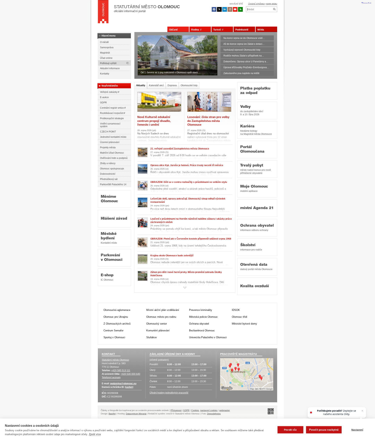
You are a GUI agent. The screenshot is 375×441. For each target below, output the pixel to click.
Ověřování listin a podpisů (114, 158)
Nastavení (357, 429)
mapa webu (271, 4)
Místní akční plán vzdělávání (162, 310)
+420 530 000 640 (130, 374)
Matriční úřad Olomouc (112, 152)
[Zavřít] (362, 411)
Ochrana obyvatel (257, 227)
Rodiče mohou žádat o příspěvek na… (243, 55)
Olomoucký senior (156, 323)
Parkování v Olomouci (111, 258)
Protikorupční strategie (112, 118)
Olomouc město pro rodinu (161, 316)
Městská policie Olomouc (203, 316)
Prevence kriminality (200, 310)
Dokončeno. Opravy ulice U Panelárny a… (245, 61)
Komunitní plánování (158, 330)
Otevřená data (256, 266)
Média (260, 29)
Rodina (195, 29)
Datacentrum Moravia (136, 413)
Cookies (195, 410)
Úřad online (106, 58)
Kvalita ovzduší (254, 286)
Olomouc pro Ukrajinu (116, 316)
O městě (104, 42)
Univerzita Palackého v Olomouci (208, 337)
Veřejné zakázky (109, 92)
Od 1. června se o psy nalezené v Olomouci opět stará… (170, 72)
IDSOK (236, 310)
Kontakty (104, 73)
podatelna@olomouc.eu (123, 383)
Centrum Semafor (113, 330)
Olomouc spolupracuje (112, 168)
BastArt (112, 413)
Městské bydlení (109, 238)
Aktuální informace (110, 68)
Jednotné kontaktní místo (113, 137)
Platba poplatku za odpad (255, 91)
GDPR (103, 102)
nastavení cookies (209, 410)
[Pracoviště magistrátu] (246, 374)
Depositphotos (214, 413)
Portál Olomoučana (252, 149)
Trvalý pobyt (255, 169)
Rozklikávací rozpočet (112, 113)
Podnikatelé (241, 29)
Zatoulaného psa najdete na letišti (241, 73)
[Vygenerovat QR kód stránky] (269, 411)
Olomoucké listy (189, 85)
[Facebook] (214, 9)
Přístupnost (176, 410)
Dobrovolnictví (107, 174)
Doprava (172, 85)
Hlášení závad (114, 219)
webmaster (224, 410)
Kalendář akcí (156, 85)
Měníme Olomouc (109, 199)
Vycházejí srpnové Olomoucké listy (241, 49)
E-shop (107, 277)
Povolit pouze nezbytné (323, 429)
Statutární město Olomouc (115, 360)
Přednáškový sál (109, 179)
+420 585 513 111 (120, 370)
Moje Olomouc (254, 188)
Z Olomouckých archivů (117, 323)
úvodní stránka (256, 4)
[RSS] (240, 9)
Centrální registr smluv (112, 107)
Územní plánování (109, 142)
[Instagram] (230, 9)
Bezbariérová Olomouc (202, 330)
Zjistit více (95, 434)
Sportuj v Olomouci (114, 337)
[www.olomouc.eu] (103, 12)
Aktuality (140, 85)
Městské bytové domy (244, 323)
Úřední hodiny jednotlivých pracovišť (169, 392)
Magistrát (105, 52)
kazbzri (129, 387)
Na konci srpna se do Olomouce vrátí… (244, 38)
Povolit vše (290, 429)
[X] (219, 9)
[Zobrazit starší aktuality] (184, 288)
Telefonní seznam (111, 377)
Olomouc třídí (239, 316)
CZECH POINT (108, 131)
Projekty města (108, 147)
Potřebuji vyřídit (108, 63)
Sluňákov (151, 337)
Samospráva (106, 47)
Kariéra (256, 130)
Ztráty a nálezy (107, 163)
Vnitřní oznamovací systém (110, 125)
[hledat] (274, 9)
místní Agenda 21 (257, 208)
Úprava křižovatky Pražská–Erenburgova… (246, 67)
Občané (173, 29)
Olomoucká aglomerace (117, 310)
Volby (251, 110)
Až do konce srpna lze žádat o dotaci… (244, 44)
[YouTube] (235, 9)
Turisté (217, 29)
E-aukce (104, 97)
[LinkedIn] (224, 9)
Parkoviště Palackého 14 (113, 184)
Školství (251, 247)
